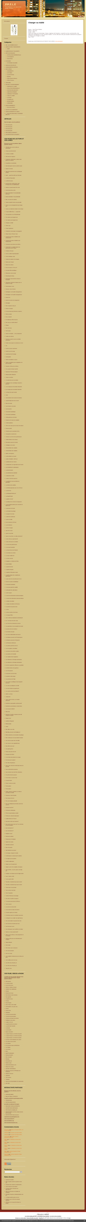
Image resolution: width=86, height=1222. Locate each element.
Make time (8, 711)
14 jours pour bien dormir (11, 150)
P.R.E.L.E (10, 4)
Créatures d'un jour (9, 250)
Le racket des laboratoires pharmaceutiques (15, 598)
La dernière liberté (9, 470)
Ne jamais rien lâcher (10, 754)
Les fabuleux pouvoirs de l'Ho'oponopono (14, 637)
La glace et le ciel (9, 1022)
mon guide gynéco (9, 748)
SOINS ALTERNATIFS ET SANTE (12, 111)
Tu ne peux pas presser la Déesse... (13, 901)
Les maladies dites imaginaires (12, 656)
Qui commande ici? (9, 827)
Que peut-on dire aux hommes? (12, 821)
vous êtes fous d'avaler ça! (11, 962)
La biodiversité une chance (11, 461)
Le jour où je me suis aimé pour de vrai (13, 578)
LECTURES (9, 72)
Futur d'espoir (8, 1002)
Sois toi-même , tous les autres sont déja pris (14, 870)
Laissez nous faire (9, 533)
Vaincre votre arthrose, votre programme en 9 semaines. (15, 935)
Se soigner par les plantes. (11, 858)
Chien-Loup (8, 225)
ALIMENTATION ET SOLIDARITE (12, 51)
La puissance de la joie (10, 508)
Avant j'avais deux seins (10, 190)
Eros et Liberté (9, 316)
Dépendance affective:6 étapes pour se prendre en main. (14, 283)
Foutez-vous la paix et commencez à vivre (14, 342)
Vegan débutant (9, 942)
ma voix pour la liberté (10, 708)
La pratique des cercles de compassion (14, 501)
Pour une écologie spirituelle (11, 800)
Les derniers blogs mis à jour (31, 1216)
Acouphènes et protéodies (11, 163)
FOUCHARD (7, 1136)
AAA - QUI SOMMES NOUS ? (12, 45)
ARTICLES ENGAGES (10, 53)
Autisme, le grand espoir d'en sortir (13, 187)
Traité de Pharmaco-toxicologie (12, 895)
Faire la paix (8, 330)
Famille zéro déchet (10, 336)
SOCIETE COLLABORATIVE (11, 109)
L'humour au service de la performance (14, 436)
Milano (5, 1139)
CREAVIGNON (9, 1100)
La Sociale (8, 1027)
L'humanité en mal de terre (11, 433)
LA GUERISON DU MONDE (11, 472)
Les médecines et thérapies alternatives (14, 659)
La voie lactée (8, 1029)
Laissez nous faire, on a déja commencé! (14, 536)
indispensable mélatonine (11, 374)
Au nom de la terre (9, 985)
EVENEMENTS (10, 70)
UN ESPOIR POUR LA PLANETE (12, 134)
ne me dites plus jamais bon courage (13, 757)
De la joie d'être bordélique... (11, 270)
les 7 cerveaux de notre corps (12, 620)
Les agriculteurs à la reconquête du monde (14, 626)
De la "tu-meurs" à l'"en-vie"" (11, 267)
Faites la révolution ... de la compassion (14, 333)
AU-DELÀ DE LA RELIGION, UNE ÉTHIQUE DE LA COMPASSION (12, 184)
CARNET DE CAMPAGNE (11, 989)
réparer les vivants (9, 841)
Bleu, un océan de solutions (11, 199)
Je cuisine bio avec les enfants (12, 380)
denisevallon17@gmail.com (9, 1159)
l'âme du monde (9, 403)
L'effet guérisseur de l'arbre (11, 417)
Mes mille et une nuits (10, 729)
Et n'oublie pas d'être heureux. (12, 319)
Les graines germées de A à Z (12, 645)
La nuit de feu (8, 490)
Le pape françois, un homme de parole (13, 1037)
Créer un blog (40, 1214)
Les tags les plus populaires (55, 1216)
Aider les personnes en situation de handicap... (13, 1192)
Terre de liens (8, 1077)
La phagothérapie (9, 496)
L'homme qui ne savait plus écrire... (13, 431)
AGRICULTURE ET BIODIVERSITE (13, 46)
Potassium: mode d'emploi (11, 795)
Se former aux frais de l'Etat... (16, 1132)
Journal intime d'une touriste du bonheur (14, 397)
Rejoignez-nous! (9, 833)
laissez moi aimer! (9, 1031)
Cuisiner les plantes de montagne (12, 259)
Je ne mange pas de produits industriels (14, 386)
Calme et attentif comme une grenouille (13, 202)
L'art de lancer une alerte (11, 406)
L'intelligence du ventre (10, 445)
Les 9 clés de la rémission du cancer (13, 623)
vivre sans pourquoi (10, 950)
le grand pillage (9, 563)
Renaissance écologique (11, 839)
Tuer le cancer (9, 904)
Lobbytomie (8, 696)
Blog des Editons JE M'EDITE (12, 1096)
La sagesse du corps (10, 513)
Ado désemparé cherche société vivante (14, 165)
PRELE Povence (10, 80)
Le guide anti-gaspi (9, 569)
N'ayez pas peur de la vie (11, 751)
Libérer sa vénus (9, 693)
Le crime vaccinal (9, 558)
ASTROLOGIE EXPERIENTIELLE (14, 54)
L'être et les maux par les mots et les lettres (14, 425)
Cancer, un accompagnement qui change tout (14, 206)
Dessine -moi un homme (11, 289)
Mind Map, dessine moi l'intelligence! (13, 732)
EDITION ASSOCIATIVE (11, 1102)
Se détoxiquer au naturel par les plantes (14, 855)
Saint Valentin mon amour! (11, 850)
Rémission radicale (9, 836)
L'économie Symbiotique (10, 411)
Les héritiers (8, 1043)
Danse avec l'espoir (10, 262)
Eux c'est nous (9, 328)
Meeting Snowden (9, 1055)
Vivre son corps (9, 953)
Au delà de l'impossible (10, 178)
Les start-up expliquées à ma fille (12, 685)
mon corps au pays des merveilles (13, 740)
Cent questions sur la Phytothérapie (13, 214)
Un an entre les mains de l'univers (12, 909)
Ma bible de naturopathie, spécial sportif (14, 703)
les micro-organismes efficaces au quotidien (15, 665)
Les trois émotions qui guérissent (12, 688)
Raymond (6, 1154)
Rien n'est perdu (9, 847)
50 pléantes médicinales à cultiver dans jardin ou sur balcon (14, 160)
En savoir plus (70, 1220)
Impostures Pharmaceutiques (12, 371)
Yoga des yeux (9, 968)
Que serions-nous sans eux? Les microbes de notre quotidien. (14, 825)
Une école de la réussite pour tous (13, 923)
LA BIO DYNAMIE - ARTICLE (11, 459)
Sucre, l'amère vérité (10, 876)
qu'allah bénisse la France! (11, 818)
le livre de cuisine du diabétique (12, 581)
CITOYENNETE (10, 56)
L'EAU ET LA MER (11, 95)
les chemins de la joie (10, 631)
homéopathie (8, 356)
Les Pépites (8, 1047)
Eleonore (6, 1145)
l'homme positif (9, 428)
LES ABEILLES (10, 99)
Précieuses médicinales (10, 810)
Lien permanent (58, 41)
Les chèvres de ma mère (11, 1041)
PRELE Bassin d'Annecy (12, 78)
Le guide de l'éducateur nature (12, 572)
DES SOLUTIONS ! (11, 107)
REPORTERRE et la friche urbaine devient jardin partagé (14, 1112)
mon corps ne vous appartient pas (13, 743)
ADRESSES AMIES (9, 1094)
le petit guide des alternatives (11, 590)
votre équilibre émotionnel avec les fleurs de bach (14, 957)
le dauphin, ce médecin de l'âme (12, 561)
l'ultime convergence (10, 453)
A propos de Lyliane (10, 1179)
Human (7, 1008)
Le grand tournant (9, 566)
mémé (7, 726)
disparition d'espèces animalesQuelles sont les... (14, 1195)
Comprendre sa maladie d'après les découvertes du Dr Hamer (13, 248)
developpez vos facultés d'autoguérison (14, 291)
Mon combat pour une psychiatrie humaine (14, 737)
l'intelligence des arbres (10, 1020)
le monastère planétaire (10, 584)
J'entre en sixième (9, 377)
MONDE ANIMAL (10, 101)
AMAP (8, 48)
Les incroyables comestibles (11, 648)
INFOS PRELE (9, 69)
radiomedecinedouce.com (11, 1064)
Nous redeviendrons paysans (12, 769)
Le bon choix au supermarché (12, 538)
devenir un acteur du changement (12, 300)
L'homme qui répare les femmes (12, 1018)
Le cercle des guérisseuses (11, 544)
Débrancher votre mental (11, 273)
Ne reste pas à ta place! (10, 759)
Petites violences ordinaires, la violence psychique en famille (14, 792)
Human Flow (8, 1010)
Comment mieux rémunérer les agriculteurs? (12, 1189)
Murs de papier (9, 1057)
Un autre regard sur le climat (11, 912)
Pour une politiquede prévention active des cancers (14, 804)
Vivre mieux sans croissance (11, 947)
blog (69, 1218)
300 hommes (8, 981)
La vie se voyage (9, 527)
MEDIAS (9, 76)
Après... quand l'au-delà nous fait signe (13, 175)
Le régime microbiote (10, 601)
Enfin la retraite (9, 314)
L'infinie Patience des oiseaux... (12, 439)
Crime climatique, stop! (10, 256)
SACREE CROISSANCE (11, 1068)
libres (7, 1051)
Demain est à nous (9, 993)
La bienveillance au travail (11, 456)
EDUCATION (10, 58)
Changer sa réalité (9, 222)
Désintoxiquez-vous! (10, 286)
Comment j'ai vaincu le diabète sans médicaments (13, 237)
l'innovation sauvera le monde (12, 442)
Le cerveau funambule (10, 547)
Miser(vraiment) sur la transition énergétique (15, 734)
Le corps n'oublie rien (10, 555)
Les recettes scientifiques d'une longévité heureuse (14, 682)
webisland (6, 1132)
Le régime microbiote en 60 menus (13, 603)
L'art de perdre (9, 408)
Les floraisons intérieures (11, 642)
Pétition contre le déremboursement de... (11, 1137)
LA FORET (9, 97)
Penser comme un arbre (11, 783)
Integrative (8, 1012)
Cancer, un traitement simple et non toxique (14, 208)
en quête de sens (9, 998)
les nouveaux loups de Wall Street (12, 1045)
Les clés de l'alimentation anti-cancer (13, 634)
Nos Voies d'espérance (10, 762)
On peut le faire (9, 780)
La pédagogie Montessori (11, 493)
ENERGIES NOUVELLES (11, 65)
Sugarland (8, 1075)
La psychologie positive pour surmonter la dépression (14, 505)
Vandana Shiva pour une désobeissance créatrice (14, 939)
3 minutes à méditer (10, 153)
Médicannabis (8, 723)
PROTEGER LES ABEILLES (11, 1109)
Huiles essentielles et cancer (11, 359)
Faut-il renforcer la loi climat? (11, 1186)
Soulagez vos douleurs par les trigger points (15, 873)
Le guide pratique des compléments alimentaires (13, 576)
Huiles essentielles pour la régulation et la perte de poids (14, 363)
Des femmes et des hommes (11, 994)
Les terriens (8, 1049)
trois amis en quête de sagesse (12, 898)
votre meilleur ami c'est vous (11, 960)
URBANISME (10, 103)
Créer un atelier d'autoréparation (12, 253)
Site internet (6, 1129)
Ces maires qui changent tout (12, 217)
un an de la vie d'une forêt (11, 906)
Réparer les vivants (10, 1066)
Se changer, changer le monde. (12, 853)
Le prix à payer (9, 592)
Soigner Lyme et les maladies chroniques (14, 866)
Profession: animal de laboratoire (12, 815)
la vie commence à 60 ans (11, 522)
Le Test (7, 609)
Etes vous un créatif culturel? (11, 322)
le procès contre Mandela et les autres (13, 1039)
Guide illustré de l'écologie (11, 354)
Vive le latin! (8, 945)
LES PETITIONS (10, 74)
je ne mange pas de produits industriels (14, 389)
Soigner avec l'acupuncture (11, 864)
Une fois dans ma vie (10, 926)
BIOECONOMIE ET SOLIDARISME (13, 196)
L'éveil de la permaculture (11, 1014)
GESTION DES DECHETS (12, 90)
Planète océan (8, 1062)
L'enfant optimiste (9, 422)
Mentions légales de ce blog (32, 1218)
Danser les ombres (9, 264)
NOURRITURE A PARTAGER (12, 1108)
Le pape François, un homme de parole (14, 1033)
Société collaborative (10, 861)
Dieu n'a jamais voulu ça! (11, 305)
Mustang (7, 1058)
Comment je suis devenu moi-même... (13, 244)
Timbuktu (7, 1079)
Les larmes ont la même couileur (12, 651)
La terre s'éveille (9, 519)
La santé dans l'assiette (10, 1026)
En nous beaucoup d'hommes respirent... (14, 311)
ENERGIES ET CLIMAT (12, 86)
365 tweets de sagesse (10, 156)
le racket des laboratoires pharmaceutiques (14, 595)
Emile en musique (9, 308)
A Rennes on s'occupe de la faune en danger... (13, 1203)
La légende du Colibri (10, 475)
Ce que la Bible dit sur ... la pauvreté (13, 211)
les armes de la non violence (11, 628)
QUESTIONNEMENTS (10, 105)
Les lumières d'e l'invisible (11, 653)
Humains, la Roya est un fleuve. (12, 366)
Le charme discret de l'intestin (12, 550)
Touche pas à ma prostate (11, 887)
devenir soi (8, 297)
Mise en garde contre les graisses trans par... (14, 1182)
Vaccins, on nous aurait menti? (12, 931)
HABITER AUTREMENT (12, 91)
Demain (7, 991)
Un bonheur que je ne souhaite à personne (14, 915)
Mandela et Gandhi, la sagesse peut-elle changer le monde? (14, 715)
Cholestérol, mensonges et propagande (14, 231)
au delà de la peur (9, 180)
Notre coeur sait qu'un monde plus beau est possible (14, 766)
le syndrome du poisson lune (11, 606)
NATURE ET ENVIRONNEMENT (12, 84)
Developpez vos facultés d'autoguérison (14, 294)
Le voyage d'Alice (9, 615)
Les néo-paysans (9, 670)
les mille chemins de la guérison (12, 667)
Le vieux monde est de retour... (12, 612)
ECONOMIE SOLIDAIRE (12, 62)
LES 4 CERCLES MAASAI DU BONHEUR (14, 617)
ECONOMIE (8, 61)
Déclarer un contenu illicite (20, 1218)
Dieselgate (8, 302)
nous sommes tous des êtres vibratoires (14, 772)
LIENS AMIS (8, 82)
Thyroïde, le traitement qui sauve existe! (14, 881)
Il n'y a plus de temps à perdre (12, 368)
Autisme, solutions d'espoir (11, 987)
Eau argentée (8, 996)
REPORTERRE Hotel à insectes (12, 1114)
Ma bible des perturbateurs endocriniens (14, 706)
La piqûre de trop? (9, 498)
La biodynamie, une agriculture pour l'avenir (14, 464)
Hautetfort (47, 1214)
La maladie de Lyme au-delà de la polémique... (12, 482)
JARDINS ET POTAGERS (12, 93)
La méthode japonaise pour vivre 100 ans (14, 487)
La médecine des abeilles (11, 485)
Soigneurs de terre (9, 1073)
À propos (6, 38)
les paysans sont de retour (11, 673)
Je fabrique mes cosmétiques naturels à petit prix (14, 383)
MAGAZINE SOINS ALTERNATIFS (13, 1106)
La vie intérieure (9, 525)
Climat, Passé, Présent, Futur (12, 233)
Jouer (7, 395)
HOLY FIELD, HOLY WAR (11, 1004)
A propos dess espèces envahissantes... (14, 1184)
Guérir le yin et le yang (10, 351)
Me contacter (7, 21)
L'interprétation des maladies (11, 447)
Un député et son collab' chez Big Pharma (14, 918)
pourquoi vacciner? (9, 807)
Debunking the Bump (10, 275)
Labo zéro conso (9, 530)
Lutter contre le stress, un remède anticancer (12, 700)
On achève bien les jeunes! (11, 774)
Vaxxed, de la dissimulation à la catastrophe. (15, 1081)
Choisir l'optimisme (9, 228)
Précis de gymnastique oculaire (12, 813)
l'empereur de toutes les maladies (12, 420)
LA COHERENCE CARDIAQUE (12, 467)
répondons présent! (10, 844)
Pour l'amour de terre (10, 798)
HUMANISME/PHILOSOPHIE (12, 67)
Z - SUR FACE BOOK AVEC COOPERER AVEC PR (14, 114)
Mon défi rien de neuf (10, 746)
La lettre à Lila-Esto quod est (11, 478)
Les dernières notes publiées (43, 1216)
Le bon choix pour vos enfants (12, 541)
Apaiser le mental (9, 168)
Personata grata (9, 124)
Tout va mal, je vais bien (10, 890)
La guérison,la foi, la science (11, 1024)
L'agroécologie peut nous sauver (12, 400)
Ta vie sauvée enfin (10, 879)
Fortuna (7, 1000)
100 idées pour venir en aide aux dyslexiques (12, 148)
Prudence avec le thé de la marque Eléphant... (13, 1200)
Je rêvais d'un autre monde (11, 392)
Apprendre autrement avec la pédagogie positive (14, 172)
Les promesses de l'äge (10, 679)
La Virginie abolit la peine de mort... (13, 1197)
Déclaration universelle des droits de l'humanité (13, 279)
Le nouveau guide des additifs (12, 587)
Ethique (7, 325)
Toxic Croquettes (9, 892)
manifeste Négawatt (10, 721)
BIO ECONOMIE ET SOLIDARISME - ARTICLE (13, 193)
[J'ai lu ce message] (84, 1220)
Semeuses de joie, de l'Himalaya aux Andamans (13, 1071)
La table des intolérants (10, 516)
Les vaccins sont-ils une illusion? (12, 691)
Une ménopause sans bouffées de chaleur (14, 929)
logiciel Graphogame (10, 1053)
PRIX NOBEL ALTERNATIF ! (11, 132)
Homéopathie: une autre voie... (12, 1006)
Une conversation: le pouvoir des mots (13, 920)
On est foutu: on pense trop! (11, 777)
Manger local (8, 718)
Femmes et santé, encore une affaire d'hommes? (13, 340)
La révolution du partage (10, 511)
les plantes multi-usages (10, 676)
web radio (8, 1083)
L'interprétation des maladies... (12, 450)
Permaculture (8, 786)
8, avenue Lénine (9, 983)
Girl (6, 345)
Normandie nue (9, 1060)
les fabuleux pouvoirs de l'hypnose (13, 640)
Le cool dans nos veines (11, 552)
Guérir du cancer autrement (11, 348)
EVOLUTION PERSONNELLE (13, 88)
